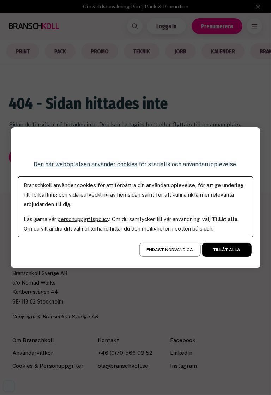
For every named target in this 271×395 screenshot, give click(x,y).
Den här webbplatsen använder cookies (85, 164)
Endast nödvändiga (169, 249)
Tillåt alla (226, 249)
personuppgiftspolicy (83, 219)
